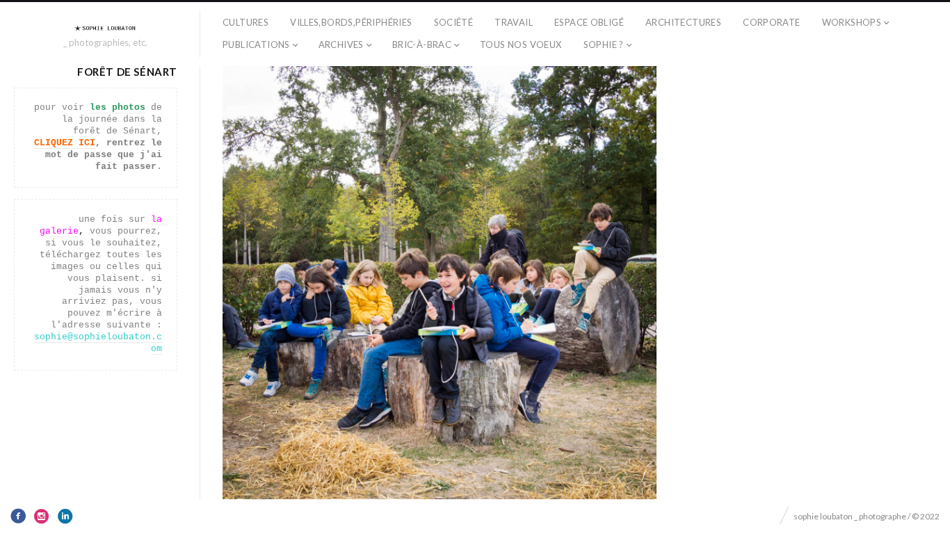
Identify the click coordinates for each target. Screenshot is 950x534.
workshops (852, 22)
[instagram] (41, 516)
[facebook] (18, 516)
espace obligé (589, 22)
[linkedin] (65, 516)
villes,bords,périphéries (351, 22)
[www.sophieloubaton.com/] (106, 28)
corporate (771, 22)
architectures (683, 22)
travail (513, 22)
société (454, 22)
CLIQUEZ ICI (64, 143)
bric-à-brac (421, 44)
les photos (117, 107)
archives (341, 44)
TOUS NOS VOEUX (520, 44)
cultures (245, 22)
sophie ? (603, 44)
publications (256, 44)
